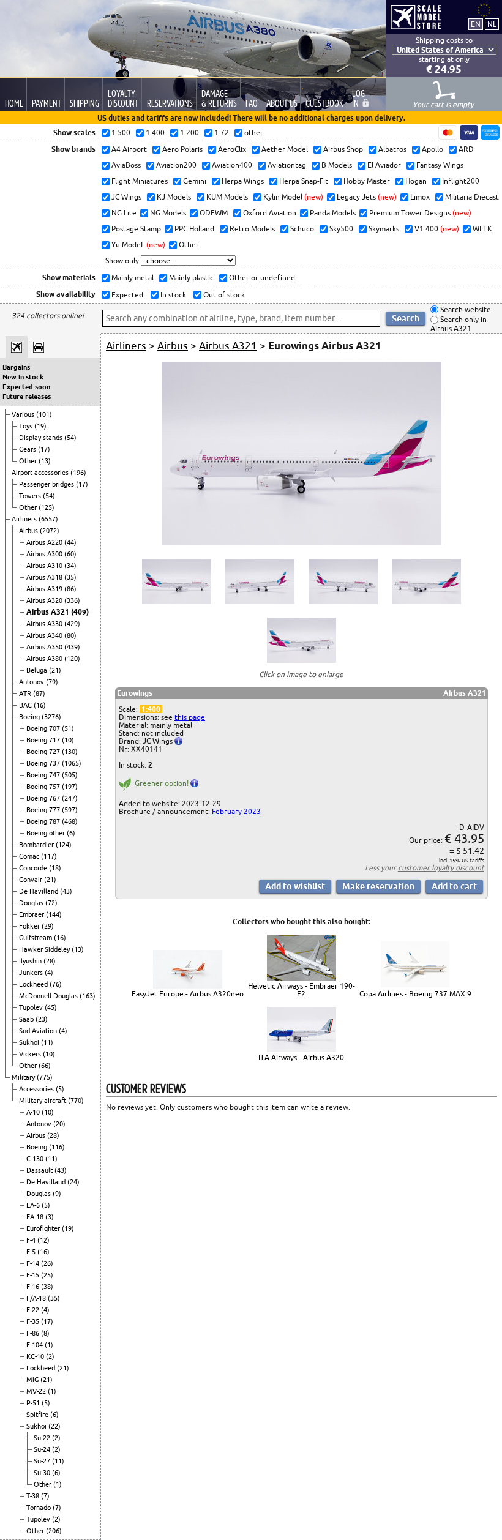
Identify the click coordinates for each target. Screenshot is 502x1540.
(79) (52, 682)
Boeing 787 (44, 821)
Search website (464, 309)
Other (29, 461)
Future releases (26, 396)
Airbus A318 (45, 577)
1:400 (151, 709)
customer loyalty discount (441, 868)
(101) (44, 414)
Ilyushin (31, 961)
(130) (70, 751)
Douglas (32, 902)
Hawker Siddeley (45, 949)
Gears (28, 449)
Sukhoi (30, 1042)
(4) (49, 972)
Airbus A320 (45, 600)
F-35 (33, 1321)
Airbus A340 (45, 635)
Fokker (30, 926)
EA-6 (34, 1205)
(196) (78, 472)
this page (189, 717)
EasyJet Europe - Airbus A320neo (188, 994)
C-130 (35, 1158)
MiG (33, 1379)
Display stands (41, 437)
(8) (45, 1333)
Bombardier (37, 844)
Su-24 (43, 1449)
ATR (26, 693)
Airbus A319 (45, 588)
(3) (49, 1216)
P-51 (34, 1403)
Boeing (30, 716)
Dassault (40, 1170)
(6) (71, 833)
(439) (72, 647)
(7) (45, 1496)
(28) (49, 961)
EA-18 (35, 1216)
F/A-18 (37, 1298)
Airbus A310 (45, 565)
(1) (49, 1344)
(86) (70, 588)
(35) (70, 577)
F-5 (31, 1251)
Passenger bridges (47, 484)
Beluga (37, 670)
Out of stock (223, 295)
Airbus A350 (45, 647)
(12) (43, 1240)
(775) (45, 1077)
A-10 (34, 1112)
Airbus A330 (45, 623)
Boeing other (46, 833)
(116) (57, 1147)
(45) (51, 1007)
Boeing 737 (44, 763)
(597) (70, 809)
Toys (26, 426)
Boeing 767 (44, 798)
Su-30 (43, 1472)
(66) (45, 1065)
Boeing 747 (44, 775)
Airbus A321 (48, 612)
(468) (70, 821)
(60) (70, 554)
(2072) (49, 530)
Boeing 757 (44, 786)
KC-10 (36, 1356)
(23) (42, 1019)
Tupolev (32, 1007)
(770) (76, 1100)
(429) (72, 623)
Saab (27, 1019)
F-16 (33, 1286)
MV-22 (37, 1391)
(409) (80, 612)
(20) (59, 1123)
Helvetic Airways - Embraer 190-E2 (301, 990)
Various (24, 414)
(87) (39, 693)
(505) (70, 775)
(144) (54, 914)
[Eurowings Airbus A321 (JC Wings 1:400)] (301, 543)
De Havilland (39, 891)
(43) (66, 891)
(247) (70, 798)
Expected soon (26, 387)
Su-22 (43, 1437)
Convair (31, 879)
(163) (88, 996)
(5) (60, 1089)
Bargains (16, 367)
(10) (68, 740)
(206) (54, 1530)
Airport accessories (41, 472)
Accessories (37, 1089)
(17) (44, 449)
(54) (70, 437)
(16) (40, 705)
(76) (56, 984)
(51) (68, 728)
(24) (73, 1182)
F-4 (31, 1240)
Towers (31, 495)
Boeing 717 (44, 740)
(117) (49, 856)
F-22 (33, 1310)
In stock (172, 295)
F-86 (33, 1333)
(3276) (51, 716)
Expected (126, 295)
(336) (72, 600)
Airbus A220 (45, 542)
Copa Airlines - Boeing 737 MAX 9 (415, 994)
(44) (70, 542)
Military (24, 1077)
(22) (54, 1426)
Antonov (32, 682)
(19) (40, 426)
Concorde (34, 868)
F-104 (35, 1344)
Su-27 (43, 1461)
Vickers (31, 1054)
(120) (72, 658)
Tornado (39, 1507)
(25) (47, 1275)
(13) (45, 461)
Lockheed (34, 984)
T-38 (33, 1496)
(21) (55, 670)
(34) (70, 565)
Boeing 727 (44, 751)
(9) (57, 1193)
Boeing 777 (44, 809)
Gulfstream (36, 937)
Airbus (29, 530)
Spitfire (38, 1414)
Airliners (25, 519)
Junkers (32, 972)
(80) (70, 635)
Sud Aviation (39, 1030)
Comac (30, 856)
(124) (64, 844)
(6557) (48, 519)
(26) (47, 1263)
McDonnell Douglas (49, 996)
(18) (55, 868)
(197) (70, 786)
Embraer (32, 914)
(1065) (71, 763)
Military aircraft (43, 1100)
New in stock (22, 377)
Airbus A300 (45, 554)
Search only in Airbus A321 (458, 324)
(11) (47, 1042)
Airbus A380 (45, 658)
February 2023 (236, 811)
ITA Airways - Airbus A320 (301, 1057)
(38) (47, 1286)
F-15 (33, 1275)
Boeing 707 (44, 728)
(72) (51, 902)
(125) (46, 507)
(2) (50, 1356)
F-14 (33, 1263)
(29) (48, 926)
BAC (26, 705)
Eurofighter (44, 1228)
